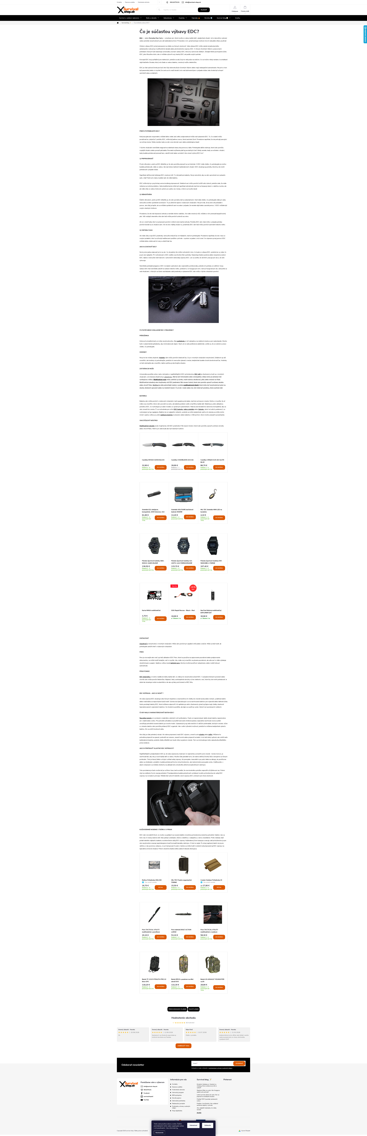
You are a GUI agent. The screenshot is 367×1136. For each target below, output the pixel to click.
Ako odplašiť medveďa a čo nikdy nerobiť (206, 1109)
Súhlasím (207, 1125)
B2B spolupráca (176, 1095)
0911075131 (147, 1090)
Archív (199, 1113)
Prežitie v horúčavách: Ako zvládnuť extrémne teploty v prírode (207, 1104)
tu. (177, 1128)
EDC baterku (178, 409)
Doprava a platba (130, 2)
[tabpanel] (154, 452)
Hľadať (204, 10)
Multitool (156, 385)
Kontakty (119, 2)
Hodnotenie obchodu (143, 2)
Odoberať (239, 1063)
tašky (210, 735)
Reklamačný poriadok (178, 1103)
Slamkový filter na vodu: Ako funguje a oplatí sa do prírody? (208, 1091)
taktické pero (175, 663)
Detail (160, 887)
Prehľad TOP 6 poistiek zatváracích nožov (207, 1100)
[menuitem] (130, 18)
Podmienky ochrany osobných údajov (181, 1107)
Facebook (147, 1093)
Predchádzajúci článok (177, 1009)
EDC (141, 38)
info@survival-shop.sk (150, 1086)
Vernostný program (178, 1092)
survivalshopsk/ (148, 1096)
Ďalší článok (194, 1009)
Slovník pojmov (176, 1098)
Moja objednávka (177, 1111)
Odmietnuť (193, 1125)
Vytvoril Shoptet (245, 1131)
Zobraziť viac (183, 1046)
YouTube (146, 1100)
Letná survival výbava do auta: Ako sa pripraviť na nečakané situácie (208, 1095)
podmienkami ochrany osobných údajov (220, 1068)
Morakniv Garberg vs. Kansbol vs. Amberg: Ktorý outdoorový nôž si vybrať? (207, 1086)
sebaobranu (168, 377)
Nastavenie (159, 1133)
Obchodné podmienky (178, 1101)
